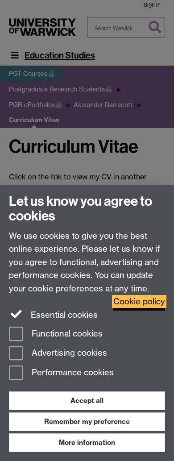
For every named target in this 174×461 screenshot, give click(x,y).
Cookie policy (139, 301)
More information (87, 442)
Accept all (87, 400)
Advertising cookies (68, 353)
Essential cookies (63, 315)
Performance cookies (71, 373)
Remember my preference (87, 421)
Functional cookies (66, 333)
